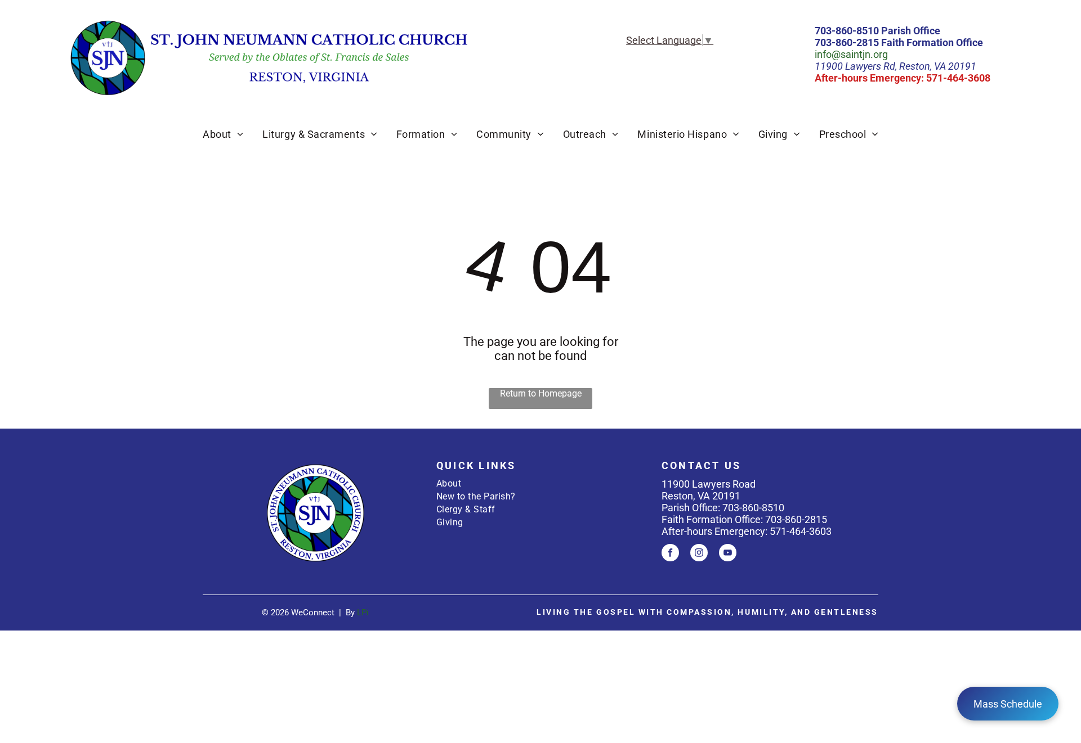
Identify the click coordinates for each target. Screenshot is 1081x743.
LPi (363, 612)
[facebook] (670, 554)
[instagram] (699, 554)
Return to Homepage (541, 393)
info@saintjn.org (851, 54)
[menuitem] (223, 134)
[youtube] (727, 554)
